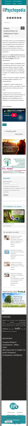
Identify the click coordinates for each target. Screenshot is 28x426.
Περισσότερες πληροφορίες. (13, 420)
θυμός (24, 325)
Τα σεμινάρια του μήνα (11, 232)
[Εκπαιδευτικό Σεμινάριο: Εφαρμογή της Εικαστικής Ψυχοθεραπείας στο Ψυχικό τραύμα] (7, 264)
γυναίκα (3, 322)
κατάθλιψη (5, 329)
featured (4, 320)
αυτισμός (8, 320)
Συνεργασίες (20, 412)
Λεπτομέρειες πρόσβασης (12, 355)
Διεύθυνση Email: (7, 181)
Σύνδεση (20, 3)
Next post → (19, 134)
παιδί (17, 328)
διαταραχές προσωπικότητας (18, 322)
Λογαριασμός (7, 3)
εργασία (21, 325)
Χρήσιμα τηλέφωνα (11, 415)
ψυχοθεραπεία (14, 331)
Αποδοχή (8, 421)
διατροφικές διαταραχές (20, 323)
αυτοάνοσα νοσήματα (14, 320)
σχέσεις (4, 331)
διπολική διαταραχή (6, 325)
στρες (4, 124)
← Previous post (10, 131)
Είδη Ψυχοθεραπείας (17, 1)
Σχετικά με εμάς (8, 1)
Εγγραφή (14, 3)
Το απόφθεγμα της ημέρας (8, 223)
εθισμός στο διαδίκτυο (14, 325)
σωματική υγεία (8, 331)
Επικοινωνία (20, 415)
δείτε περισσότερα (7, 225)
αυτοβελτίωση (22, 320)
